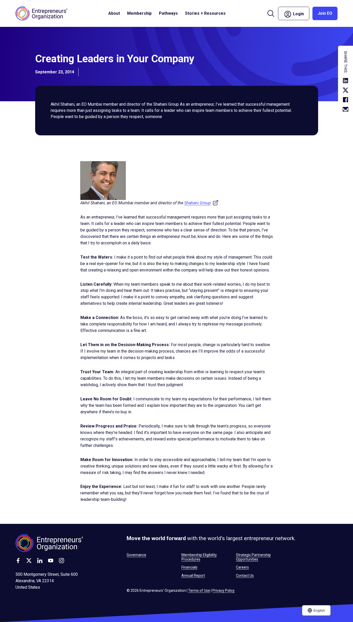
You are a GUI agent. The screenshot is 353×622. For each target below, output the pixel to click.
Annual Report (193, 575)
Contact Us (245, 575)
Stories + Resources (205, 13)
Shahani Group (201, 202)
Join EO (325, 13)
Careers (242, 567)
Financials (189, 567)
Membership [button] (139, 13)
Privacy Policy (223, 590)
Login (300, 13)
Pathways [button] (168, 13)
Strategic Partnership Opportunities (253, 557)
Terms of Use (199, 590)
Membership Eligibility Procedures (199, 557)
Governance (136, 555)
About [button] (114, 13)
